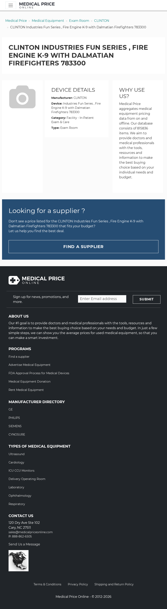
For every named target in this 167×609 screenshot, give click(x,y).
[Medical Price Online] (37, 5)
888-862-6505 (22, 536)
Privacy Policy (78, 584)
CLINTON (101, 21)
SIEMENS (15, 426)
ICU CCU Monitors (21, 470)
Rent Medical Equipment (26, 390)
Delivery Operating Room (27, 479)
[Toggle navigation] (10, 5)
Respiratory (17, 504)
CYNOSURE (17, 434)
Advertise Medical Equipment (30, 365)
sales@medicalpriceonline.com (31, 532)
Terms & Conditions (47, 584)
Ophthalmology (20, 496)
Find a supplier (19, 357)
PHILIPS (14, 418)
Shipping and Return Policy (114, 584)
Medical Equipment (48, 21)
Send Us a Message (24, 544)
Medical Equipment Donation (30, 381)
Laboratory (16, 487)
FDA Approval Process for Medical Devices (39, 373)
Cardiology (16, 462)
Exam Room (79, 21)
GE (11, 409)
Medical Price (16, 21)
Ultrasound (16, 454)
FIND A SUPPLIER (83, 246)
